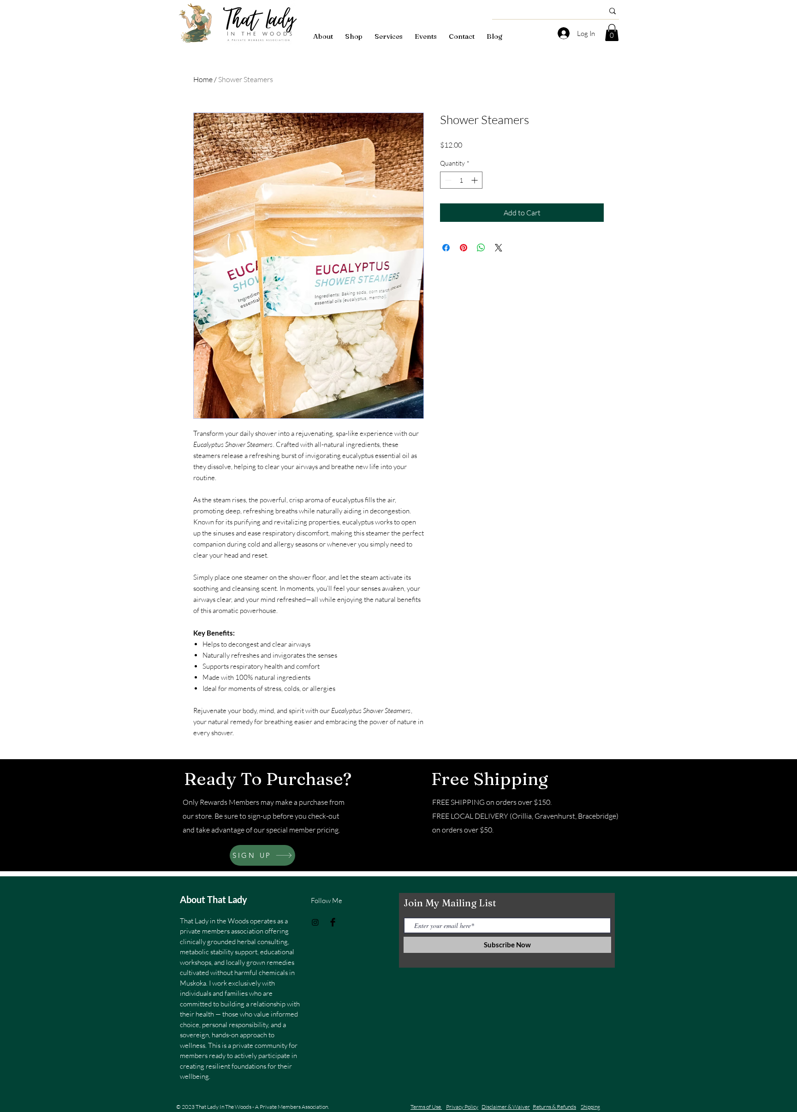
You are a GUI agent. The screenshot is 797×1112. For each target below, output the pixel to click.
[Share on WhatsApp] (481, 247)
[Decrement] (447, 180)
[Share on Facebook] (446, 247)
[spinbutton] (461, 180)
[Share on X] (498, 247)
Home (203, 79)
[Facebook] (332, 922)
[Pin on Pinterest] (463, 247)
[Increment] (475, 180)
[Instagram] (315, 922)
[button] (612, 32)
